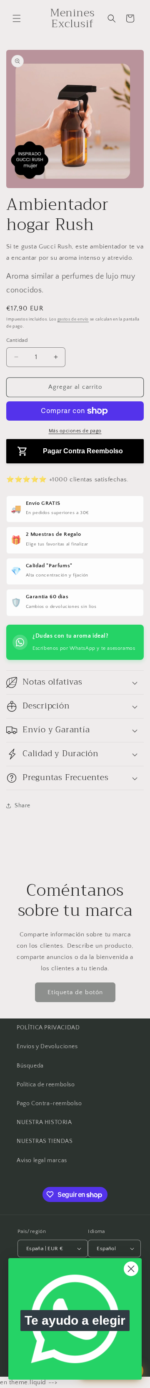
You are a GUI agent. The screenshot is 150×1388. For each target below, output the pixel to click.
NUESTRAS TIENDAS (45, 1141)
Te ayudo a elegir (75, 1320)
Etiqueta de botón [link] (75, 992)
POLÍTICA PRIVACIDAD (48, 1027)
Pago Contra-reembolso (49, 1103)
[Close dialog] (131, 1268)
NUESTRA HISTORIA (44, 1122)
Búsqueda (30, 1065)
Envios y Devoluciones (47, 1046)
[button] (17, 18)
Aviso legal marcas (42, 1160)
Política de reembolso (46, 1084)
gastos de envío (73, 319)
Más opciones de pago (75, 431)
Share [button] (22, 805)
